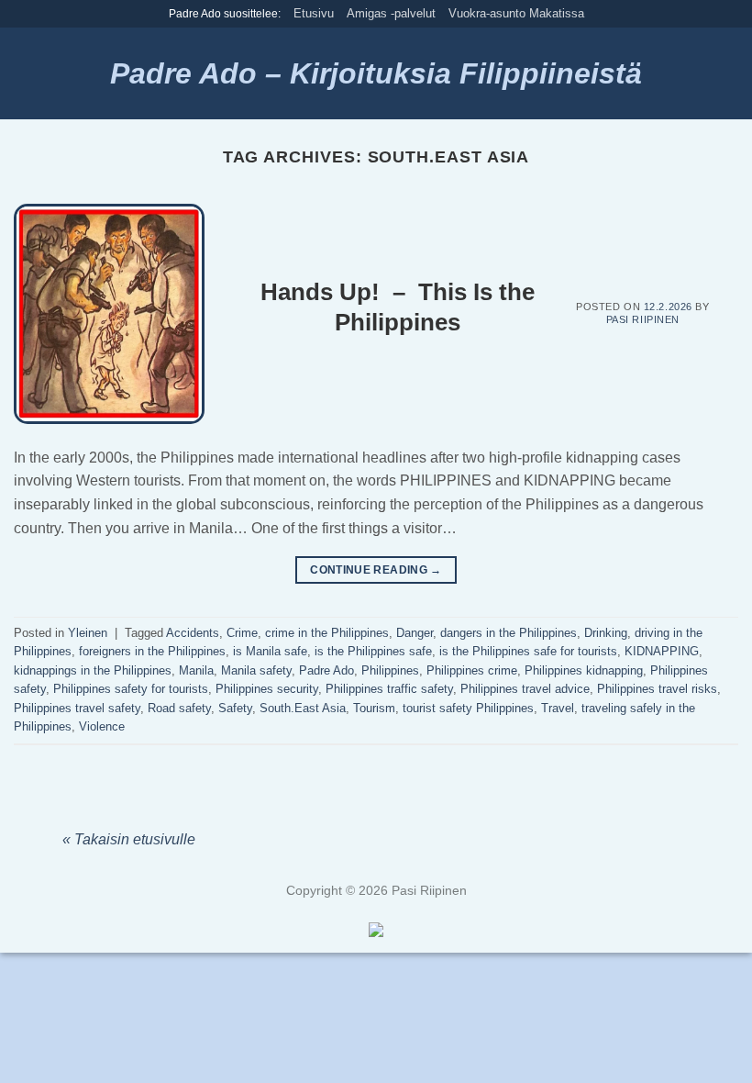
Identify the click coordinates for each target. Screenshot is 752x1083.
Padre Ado (326, 670)
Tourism (374, 708)
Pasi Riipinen (643, 319)
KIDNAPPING (662, 651)
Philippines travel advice (525, 689)
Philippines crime (471, 670)
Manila (196, 670)
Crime (242, 633)
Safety (235, 708)
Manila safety (256, 670)
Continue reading (376, 570)
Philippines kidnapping (584, 670)
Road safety (179, 708)
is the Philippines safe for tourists (528, 651)
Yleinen (87, 633)
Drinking (605, 633)
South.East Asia (303, 708)
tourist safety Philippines (468, 708)
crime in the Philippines (327, 633)
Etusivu (313, 13)
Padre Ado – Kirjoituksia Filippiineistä (376, 73)
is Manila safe (270, 651)
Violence (102, 726)
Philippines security (267, 689)
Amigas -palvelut (391, 13)
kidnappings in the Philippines (92, 670)
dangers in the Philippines (508, 633)
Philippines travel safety (77, 708)
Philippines (390, 670)
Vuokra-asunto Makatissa (516, 13)
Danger (414, 633)
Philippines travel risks (657, 689)
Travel (557, 708)
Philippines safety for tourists (130, 689)
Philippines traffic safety (389, 689)
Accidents (192, 633)
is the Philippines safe (373, 651)
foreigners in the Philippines (152, 651)
